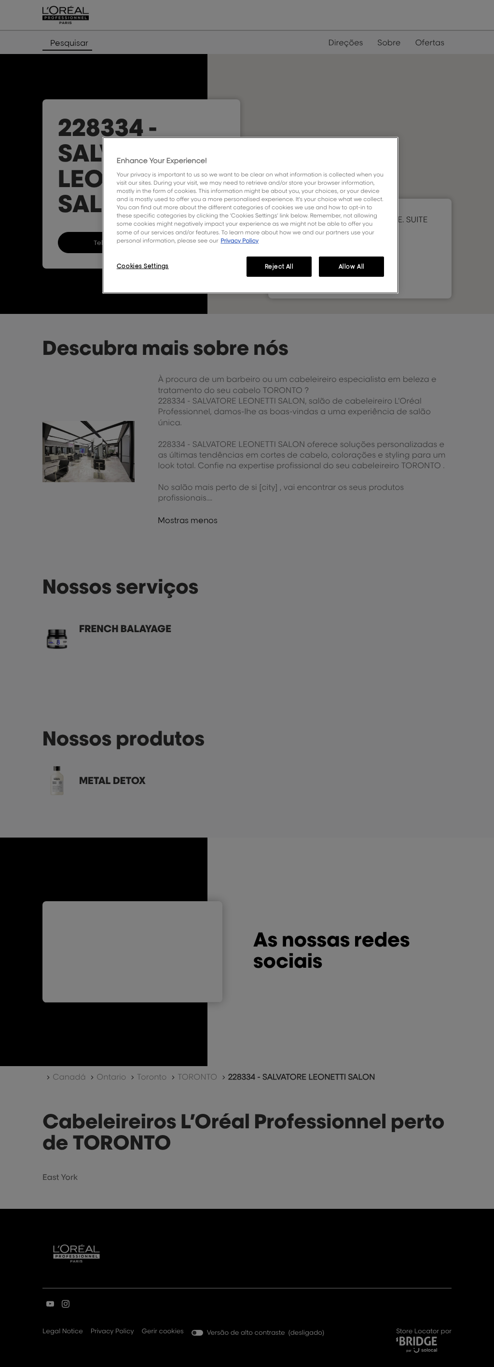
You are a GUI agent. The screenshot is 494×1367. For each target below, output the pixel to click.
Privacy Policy (239, 240)
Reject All (279, 266)
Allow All (352, 266)
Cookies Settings (143, 266)
